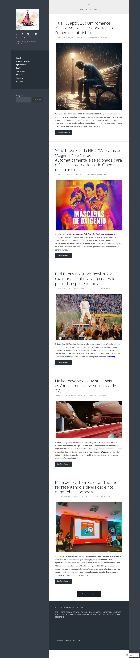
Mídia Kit (19, 75)
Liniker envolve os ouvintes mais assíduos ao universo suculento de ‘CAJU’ (85, 385)
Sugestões (20, 78)
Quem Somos (21, 65)
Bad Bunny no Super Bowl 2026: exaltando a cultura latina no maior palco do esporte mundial (86, 278)
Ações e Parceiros (23, 61)
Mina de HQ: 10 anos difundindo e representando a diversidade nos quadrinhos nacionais (85, 486)
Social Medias (21, 71)
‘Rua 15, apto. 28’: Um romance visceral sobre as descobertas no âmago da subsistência (84, 27)
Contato (19, 81)
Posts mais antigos (89, 594)
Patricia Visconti (79, 37)
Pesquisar (19, 96)
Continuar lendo (62, 133)
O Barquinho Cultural (27, 36)
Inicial (18, 58)
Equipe (18, 68)
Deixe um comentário (98, 37)
